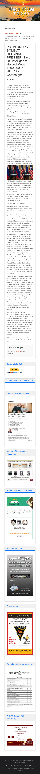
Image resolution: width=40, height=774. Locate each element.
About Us (13, 766)
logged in (18, 351)
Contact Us (20, 770)
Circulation (20, 766)
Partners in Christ (29, 768)
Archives (8, 768)
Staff (26, 766)
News (12, 33)
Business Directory (18, 768)
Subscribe (31, 766)
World (17, 33)
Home (6, 33)
